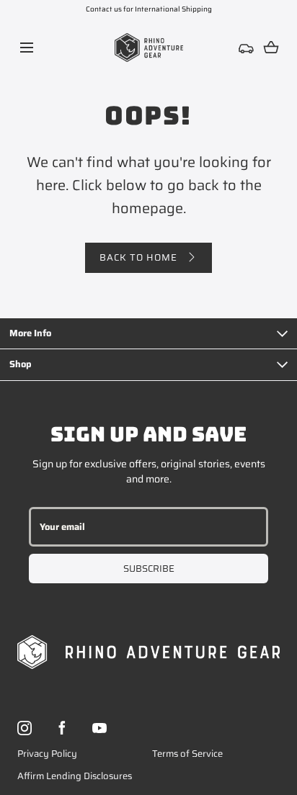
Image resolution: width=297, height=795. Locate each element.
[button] (26, 47)
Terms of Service (187, 753)
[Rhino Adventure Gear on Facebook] (62, 728)
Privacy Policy (47, 753)
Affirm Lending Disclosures (74, 775)
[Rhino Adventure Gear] (149, 47)
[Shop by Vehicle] (246, 47)
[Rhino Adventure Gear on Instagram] (24, 728)
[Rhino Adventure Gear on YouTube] (99, 728)
